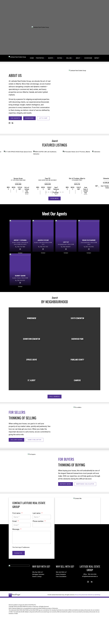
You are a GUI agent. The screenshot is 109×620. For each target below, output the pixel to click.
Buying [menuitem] (59, 58)
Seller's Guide (16, 440)
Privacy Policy (78, 594)
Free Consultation (61, 576)
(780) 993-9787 (21, 280)
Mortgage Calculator (85, 484)
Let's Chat (43, 118)
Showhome (29, 118)
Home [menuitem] (32, 58)
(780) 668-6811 (66, 247)
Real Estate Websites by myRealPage (91, 594)
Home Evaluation (34, 440)
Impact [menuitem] (96, 58)
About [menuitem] (78, 58)
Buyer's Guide (65, 484)
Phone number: (38, 521)
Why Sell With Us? (61, 572)
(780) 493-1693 (44, 247)
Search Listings (37, 576)
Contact (20, 253)
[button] (15, 118)
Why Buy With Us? (37, 572)
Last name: (37, 513)
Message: (16, 529)
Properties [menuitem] (40, 58)
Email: (14, 521)
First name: (16, 513)
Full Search (55, 396)
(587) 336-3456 (89, 247)
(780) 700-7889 (21, 247)
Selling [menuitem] (69, 58)
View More (54, 198)
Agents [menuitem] (50, 58)
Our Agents (15, 118)
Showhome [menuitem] (88, 58)
